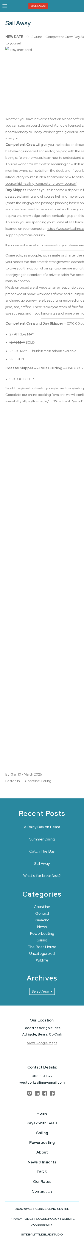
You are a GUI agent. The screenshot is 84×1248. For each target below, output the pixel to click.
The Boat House (42, 946)
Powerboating (42, 933)
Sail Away (42, 863)
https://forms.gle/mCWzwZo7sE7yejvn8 (52, 401)
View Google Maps (42, 1043)
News (42, 926)
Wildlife (42, 960)
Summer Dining (42, 839)
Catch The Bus (42, 851)
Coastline (32, 781)
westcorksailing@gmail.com (42, 1082)
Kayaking (42, 920)
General (42, 913)
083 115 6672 (42, 1076)
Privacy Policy (22, 1219)
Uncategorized (42, 953)
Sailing (46, 781)
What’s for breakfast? (42, 875)
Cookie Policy (47, 1219)
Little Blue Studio (48, 1234)
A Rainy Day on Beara (42, 826)
